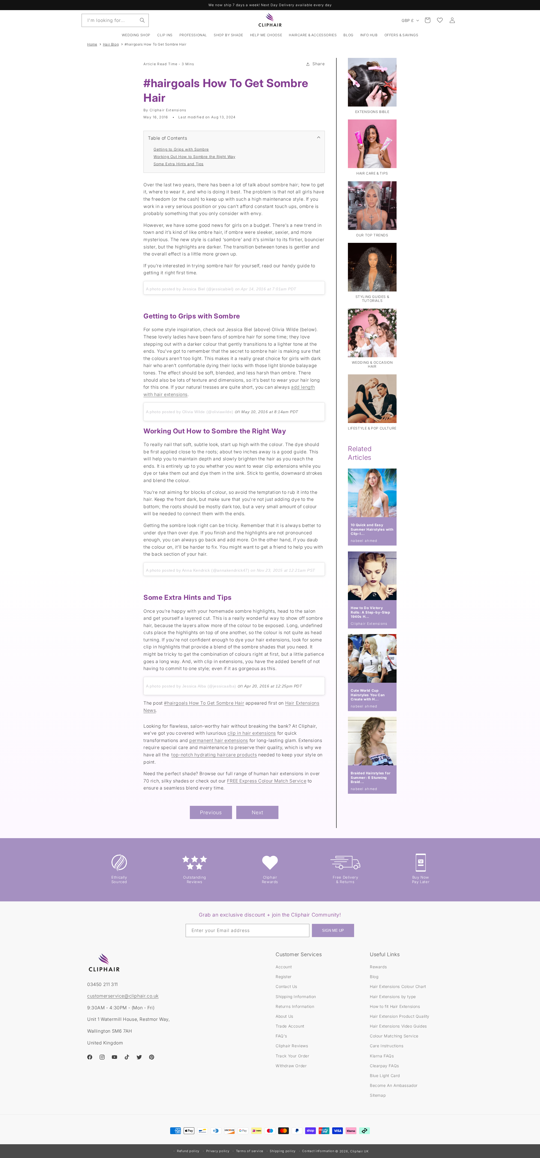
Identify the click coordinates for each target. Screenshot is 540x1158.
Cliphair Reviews (292, 1045)
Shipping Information (296, 996)
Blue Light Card (385, 1075)
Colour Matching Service (394, 1035)
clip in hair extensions (252, 733)
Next (257, 812)
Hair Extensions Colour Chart (398, 986)
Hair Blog (111, 44)
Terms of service (249, 1151)
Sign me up (333, 930)
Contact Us (286, 986)
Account (284, 966)
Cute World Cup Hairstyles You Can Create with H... (368, 694)
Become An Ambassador (394, 1085)
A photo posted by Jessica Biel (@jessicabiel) (190, 289)
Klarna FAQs (382, 1055)
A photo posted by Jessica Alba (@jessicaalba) (191, 686)
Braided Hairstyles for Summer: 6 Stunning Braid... (370, 777)
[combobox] (115, 20)
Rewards (378, 966)
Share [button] (318, 63)
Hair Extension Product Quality (399, 1016)
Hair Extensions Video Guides (398, 1026)
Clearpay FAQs (384, 1065)
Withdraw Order (291, 1065)
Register (284, 976)
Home (92, 44)
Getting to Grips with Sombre (181, 149)
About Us (284, 1016)
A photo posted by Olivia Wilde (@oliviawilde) (189, 412)
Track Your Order (292, 1055)
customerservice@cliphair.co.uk (123, 996)
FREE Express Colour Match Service (266, 781)
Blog (374, 976)
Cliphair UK (359, 1151)
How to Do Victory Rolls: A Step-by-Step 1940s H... (370, 612)
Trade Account (290, 1026)
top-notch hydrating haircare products (214, 754)
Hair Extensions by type (393, 996)
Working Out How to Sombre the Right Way (194, 156)
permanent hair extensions (218, 740)
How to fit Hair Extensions (395, 1006)
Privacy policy (218, 1151)
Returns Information (295, 1006)
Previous (211, 812)
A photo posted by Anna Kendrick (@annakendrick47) (197, 570)
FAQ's (281, 1035)
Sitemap (378, 1095)
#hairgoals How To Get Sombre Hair (155, 44)
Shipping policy (283, 1151)
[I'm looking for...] (142, 20)
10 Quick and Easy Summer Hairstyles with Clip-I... (372, 529)
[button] (165, 35)
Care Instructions (386, 1045)
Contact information (318, 1151)
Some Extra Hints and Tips (179, 164)
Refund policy (188, 1151)
